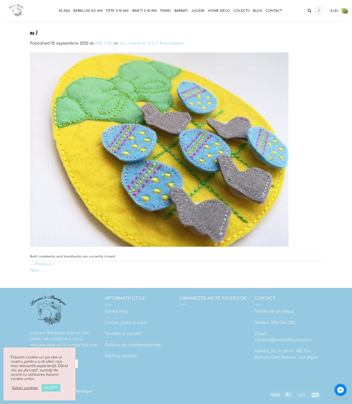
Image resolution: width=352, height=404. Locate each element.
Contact (274, 10)
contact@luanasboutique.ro (283, 340)
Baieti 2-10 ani (144, 10)
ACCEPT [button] (50, 387)
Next (37, 270)
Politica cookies (121, 356)
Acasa (64, 10)
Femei (165, 10)
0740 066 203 (283, 323)
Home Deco (219, 10)
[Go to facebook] (340, 390)
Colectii (241, 10)
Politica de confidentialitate (133, 345)
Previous (41, 264)
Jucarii (198, 10)
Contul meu (116, 311)
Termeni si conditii (123, 334)
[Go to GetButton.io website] (340, 399)
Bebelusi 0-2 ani (88, 10)
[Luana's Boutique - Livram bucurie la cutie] (27, 11)
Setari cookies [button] (25, 388)
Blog (257, 10)
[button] (319, 11)
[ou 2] (159, 149)
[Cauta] (309, 10)
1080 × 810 (104, 43)
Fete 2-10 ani (117, 10)
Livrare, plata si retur (126, 323)
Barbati (181, 10)
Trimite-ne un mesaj (274, 311)
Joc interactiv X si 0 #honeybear (151, 43)
